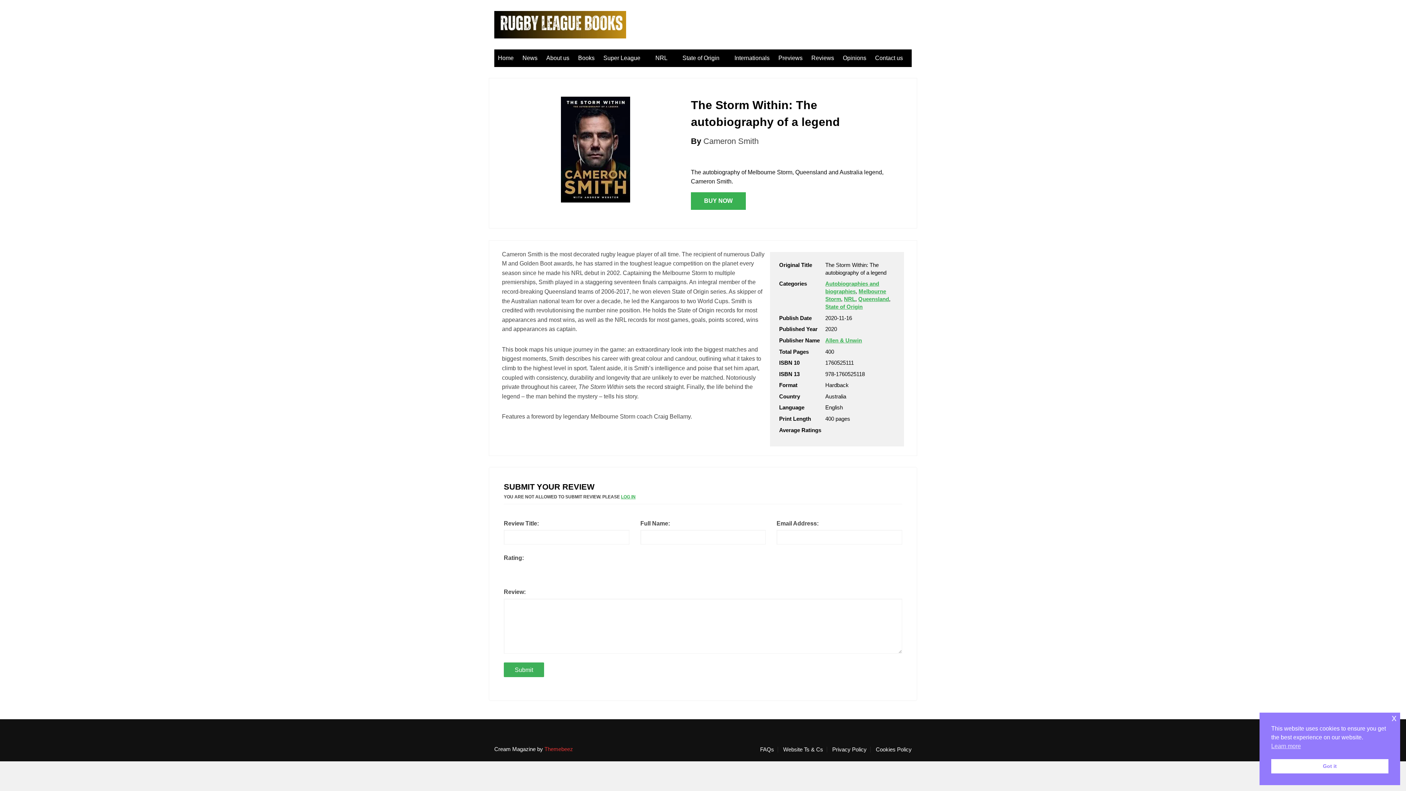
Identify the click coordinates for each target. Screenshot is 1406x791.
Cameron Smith (731, 141)
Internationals (752, 58)
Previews (790, 58)
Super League (621, 58)
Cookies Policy (894, 750)
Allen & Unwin (843, 340)
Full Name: (655, 523)
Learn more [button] (1286, 746)
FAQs (767, 750)
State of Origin (700, 58)
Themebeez (558, 749)
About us (557, 58)
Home (506, 58)
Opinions (854, 58)
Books (586, 58)
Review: (515, 592)
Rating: (514, 558)
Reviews (822, 58)
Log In (628, 497)
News (530, 58)
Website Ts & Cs (803, 750)
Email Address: (798, 523)
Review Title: (521, 523)
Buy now (718, 201)
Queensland (873, 299)
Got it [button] (1330, 766)
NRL (661, 58)
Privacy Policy (849, 750)
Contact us (889, 58)
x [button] (1394, 717)
